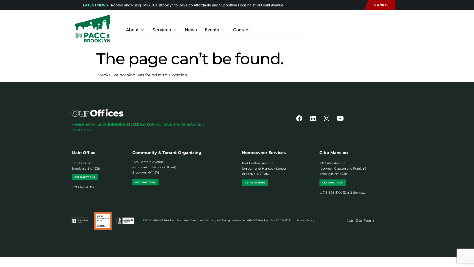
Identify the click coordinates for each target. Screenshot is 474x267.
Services (162, 29)
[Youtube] (340, 118)
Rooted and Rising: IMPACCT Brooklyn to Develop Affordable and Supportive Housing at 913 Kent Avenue (197, 5)
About (132, 29)
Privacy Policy (305, 220)
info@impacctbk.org (129, 124)
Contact (241, 29)
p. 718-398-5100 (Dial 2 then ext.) (343, 192)
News (191, 29)
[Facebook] (299, 118)
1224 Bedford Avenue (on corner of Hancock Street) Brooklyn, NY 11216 (154, 167)
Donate (381, 5)
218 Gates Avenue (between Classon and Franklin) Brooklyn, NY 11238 (342, 168)
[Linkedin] (313, 118)
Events (212, 29)
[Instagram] (326, 118)
